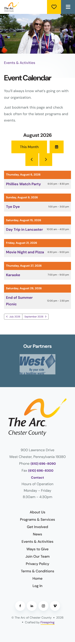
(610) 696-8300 (40, 471)
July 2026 (14, 316)
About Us (37, 512)
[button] (68, 7)
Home (38, 578)
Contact (37, 478)
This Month (29, 147)
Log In (37, 585)
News (37, 534)
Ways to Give (37, 549)
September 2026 (33, 316)
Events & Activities (37, 541)
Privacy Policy (37, 563)
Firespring (48, 622)
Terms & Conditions (37, 571)
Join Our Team (37, 556)
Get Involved (37, 526)
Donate (54, 7)
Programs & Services (37, 519)
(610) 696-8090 (43, 464)
